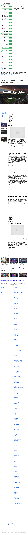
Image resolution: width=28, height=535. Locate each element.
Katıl (10, 6)
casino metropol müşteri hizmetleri (17, 350)
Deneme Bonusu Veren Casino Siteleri (18, 360)
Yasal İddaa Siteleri (16, 492)
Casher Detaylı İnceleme (16, 340)
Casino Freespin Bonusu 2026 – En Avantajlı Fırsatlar (13, 281)
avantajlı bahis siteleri (3, 110)
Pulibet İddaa (15, 456)
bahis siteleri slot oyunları (16, 298)
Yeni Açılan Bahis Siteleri (16, 498)
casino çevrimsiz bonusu (16, 345)
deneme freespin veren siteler (17, 366)
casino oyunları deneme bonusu (17, 351)
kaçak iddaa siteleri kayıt (3, 116)
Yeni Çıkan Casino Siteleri (17, 502)
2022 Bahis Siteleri (16, 288)
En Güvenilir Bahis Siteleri (17, 377)
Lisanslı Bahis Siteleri (16, 429)
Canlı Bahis (15, 334)
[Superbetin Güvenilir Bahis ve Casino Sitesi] (4, 132)
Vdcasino (15, 483)
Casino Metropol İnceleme (12, 523)
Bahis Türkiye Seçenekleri (7, 524)
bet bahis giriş (15, 302)
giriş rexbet (15, 392)
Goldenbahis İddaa (16, 393)
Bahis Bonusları (21, 263)
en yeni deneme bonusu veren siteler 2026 (18, 387)
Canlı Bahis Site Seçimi (8, 515)
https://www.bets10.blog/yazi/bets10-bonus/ (6, 74)
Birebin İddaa (15, 329)
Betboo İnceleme (6, 523)
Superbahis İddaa (16, 467)
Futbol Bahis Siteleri (16, 388)
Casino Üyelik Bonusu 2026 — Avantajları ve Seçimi (4, 267)
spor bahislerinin (18, 164)
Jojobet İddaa (15, 414)
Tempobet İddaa (16, 471)
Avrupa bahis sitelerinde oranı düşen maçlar (19, 292)
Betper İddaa (15, 318)
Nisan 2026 (2, 292)
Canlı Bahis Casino (16, 335)
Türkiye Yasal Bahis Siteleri (17, 477)
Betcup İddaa (15, 308)
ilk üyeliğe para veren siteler (17, 408)
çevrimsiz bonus (15, 356)
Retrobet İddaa (15, 462)
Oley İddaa (15, 444)
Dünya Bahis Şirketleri (16, 371)
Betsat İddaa (15, 323)
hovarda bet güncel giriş (16, 402)
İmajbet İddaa (15, 409)
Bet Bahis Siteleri (16, 303)
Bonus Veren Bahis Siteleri (17, 330)
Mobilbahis (23, 142)
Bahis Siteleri (15, 297)
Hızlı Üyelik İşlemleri (13, 514)
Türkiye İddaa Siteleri (16, 476)
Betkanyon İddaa (16, 313)
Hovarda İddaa (15, 403)
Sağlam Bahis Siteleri (16, 465)
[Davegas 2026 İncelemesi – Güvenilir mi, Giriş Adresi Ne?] (4, 125)
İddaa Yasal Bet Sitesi (16, 407)
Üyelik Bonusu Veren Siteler (4, 264)
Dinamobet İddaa (16, 367)
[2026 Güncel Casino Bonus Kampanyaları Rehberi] (23, 260)
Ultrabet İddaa (15, 481)
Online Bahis (15, 445)
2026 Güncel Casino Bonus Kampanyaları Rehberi (22, 267)
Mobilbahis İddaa (16, 440)
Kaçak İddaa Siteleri (3, 78)
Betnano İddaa (15, 314)
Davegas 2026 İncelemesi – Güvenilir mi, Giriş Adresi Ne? (4, 128)
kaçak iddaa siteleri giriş (3, 115)
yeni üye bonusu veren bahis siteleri (18, 503)
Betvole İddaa (15, 324)
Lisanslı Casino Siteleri (16, 430)
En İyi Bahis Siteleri (14, 263)
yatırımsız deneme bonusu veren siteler (18, 497)
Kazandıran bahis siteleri (16, 423)
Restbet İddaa (15, 461)
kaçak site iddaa (15, 419)
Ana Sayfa (2, 514)
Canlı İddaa (15, 339)
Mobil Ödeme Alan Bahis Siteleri (17, 439)
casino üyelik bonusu (3, 263)
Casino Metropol (16, 349)
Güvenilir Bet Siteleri (16, 397)
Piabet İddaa (15, 451)
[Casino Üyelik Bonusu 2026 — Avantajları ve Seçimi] (5, 260)
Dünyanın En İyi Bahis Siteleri (17, 372)
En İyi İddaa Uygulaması (16, 382)
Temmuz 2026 (2, 288)
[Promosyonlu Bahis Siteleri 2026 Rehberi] (5, 275)
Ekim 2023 (2, 293)
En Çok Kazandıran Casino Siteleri (17, 376)
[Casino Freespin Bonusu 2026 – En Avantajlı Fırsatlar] (14, 275)
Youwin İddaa (15, 504)
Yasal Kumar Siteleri (16, 493)
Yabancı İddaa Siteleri (16, 487)
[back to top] (26, 533)
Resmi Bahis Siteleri (16, 460)
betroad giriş (15, 319)
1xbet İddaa (15, 287)
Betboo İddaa (15, 307)
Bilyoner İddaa (15, 328)
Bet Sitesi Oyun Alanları (19, 514)
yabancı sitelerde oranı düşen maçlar (18, 488)
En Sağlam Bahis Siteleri (16, 386)
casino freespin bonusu (16, 346)
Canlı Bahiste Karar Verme (21, 515)
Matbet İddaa (15, 434)
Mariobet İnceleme (19, 523)
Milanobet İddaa (15, 435)
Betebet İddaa (15, 309)
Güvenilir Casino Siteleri (16, 398)
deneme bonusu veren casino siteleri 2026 (18, 361)
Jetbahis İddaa (15, 413)
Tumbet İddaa (15, 472)
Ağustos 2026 (2, 287)
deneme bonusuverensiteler (17, 365)
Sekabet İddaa (15, 466)
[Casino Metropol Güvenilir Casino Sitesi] (4, 139)
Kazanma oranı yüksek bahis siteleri (18, 424)
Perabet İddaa (15, 450)
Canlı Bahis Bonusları (14, 515)
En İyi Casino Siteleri (16, 381)
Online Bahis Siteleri (16, 446)
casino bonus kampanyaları (22, 264)
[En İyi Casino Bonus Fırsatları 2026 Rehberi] (23, 275)
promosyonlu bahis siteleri (17, 455)
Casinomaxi (15, 355)
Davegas (11, 263)
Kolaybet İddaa (15, 425)
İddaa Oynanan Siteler (16, 404)
